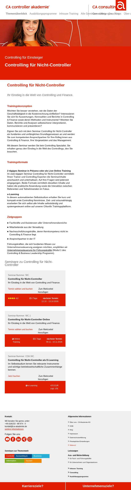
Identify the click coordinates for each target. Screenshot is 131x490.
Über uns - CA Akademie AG (80, 422)
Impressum (74, 434)
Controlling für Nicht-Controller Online (29, 319)
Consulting (74, 472)
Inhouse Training (76, 468)
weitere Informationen (14, 429)
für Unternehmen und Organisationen (83, 462)
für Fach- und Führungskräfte (80, 458)
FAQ (71, 430)
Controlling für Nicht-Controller (25, 279)
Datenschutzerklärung (78, 437)
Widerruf (73, 445)
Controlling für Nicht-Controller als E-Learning (33, 360)
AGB (71, 426)
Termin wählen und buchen (20, 289)
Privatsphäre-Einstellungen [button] (80, 441)
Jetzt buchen (14, 376)
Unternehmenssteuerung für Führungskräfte (29, 250)
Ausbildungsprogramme (79, 476)
